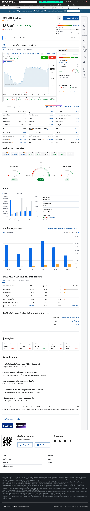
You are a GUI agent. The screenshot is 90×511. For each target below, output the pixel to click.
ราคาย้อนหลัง (18, 49)
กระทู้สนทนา (33, 45)
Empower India (8, 344)
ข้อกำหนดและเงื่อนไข (57, 506)
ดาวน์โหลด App (7, 459)
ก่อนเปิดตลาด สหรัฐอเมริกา (27, 7)
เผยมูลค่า (75, 25)
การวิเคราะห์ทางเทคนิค (13, 148)
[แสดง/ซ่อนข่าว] (42, 54)
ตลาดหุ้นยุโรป (77, 7)
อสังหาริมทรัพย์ (75, 321)
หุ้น (4, 8)
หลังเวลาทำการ (38, 7)
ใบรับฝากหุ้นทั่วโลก (47, 7)
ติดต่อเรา (50, 462)
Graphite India (54, 344)
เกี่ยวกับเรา (50, 455)
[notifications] (83, 2)
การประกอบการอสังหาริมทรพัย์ (70, 317)
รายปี (3, 232)
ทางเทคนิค (24, 45)
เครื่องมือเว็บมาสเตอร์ (8, 466)
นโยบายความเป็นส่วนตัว (70, 506)
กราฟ (9, 45)
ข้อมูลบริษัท (10, 49)
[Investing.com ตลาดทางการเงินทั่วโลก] (9, 2)
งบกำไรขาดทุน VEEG (12, 228)
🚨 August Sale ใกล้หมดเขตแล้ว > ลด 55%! (51, 2)
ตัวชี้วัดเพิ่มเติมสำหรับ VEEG (71, 107)
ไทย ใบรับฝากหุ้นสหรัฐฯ (58, 7)
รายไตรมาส (10, 232)
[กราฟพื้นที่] (8, 54)
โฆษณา (50, 459)
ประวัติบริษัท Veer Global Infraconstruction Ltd (25, 313)
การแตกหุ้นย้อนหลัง (28, 49)
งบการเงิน (16, 45)
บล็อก (4, 455)
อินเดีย (77, 324)
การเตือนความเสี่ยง (83, 506)
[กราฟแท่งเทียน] (4, 54)
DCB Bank (37, 344)
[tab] (6, 154)
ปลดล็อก (31, 305)
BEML (21, 344)
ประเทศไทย (10, 7)
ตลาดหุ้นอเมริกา (69, 7)
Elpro (67, 344)
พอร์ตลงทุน (6, 462)
